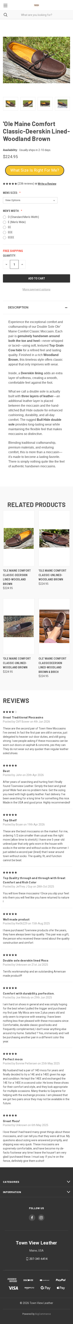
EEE (10, 232)
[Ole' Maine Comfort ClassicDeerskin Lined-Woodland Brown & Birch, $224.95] (54, 626)
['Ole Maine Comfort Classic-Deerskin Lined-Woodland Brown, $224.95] (19, 538)
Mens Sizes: (10, 192)
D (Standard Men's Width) (23, 217)
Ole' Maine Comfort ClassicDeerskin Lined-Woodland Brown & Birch (52, 665)
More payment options (36, 289)
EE (9, 227)
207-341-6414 (38, 1259)
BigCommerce (43, 1314)
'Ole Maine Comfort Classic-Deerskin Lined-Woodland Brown (17, 577)
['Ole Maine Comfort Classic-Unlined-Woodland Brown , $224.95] (54, 538)
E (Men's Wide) (17, 222)
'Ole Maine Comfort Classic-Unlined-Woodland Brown (52, 575)
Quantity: (9, 255)
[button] (45, 183)
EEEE (11, 237)
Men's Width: (11, 210)
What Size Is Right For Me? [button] (34, 170)
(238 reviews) (26, 183)
